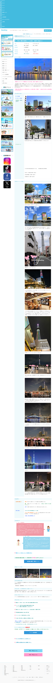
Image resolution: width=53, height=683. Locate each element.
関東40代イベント (29, 33)
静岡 (22, 669)
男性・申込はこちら (33, 650)
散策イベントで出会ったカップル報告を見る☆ (24, 552)
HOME (24, 33)
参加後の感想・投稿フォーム (33, 561)
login (34, 680)
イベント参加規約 (5, 74)
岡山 (30, 665)
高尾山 (5, 674)
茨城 (5, 670)
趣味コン (48, 665)
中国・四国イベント (5, 70)
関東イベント (4, 63)
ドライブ (48, 670)
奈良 (13, 669)
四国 (30, 669)
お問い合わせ (4, 83)
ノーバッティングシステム (7, 76)
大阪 (13, 665)
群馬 (5, 671)
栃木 (5, 672)
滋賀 (13, 670)
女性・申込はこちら (33, 654)
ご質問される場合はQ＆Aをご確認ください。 (24, 642)
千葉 (5, 669)
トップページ (4, 59)
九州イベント (4, 72)
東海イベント (4, 65)
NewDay (4, 30)
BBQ (47, 669)
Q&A (3, 80)
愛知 (22, 665)
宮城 (39, 669)
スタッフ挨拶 (4, 78)
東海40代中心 (23, 670)
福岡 (39, 665)
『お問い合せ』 (18, 622)
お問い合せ (41, 677)
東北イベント (4, 61)
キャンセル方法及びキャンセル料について (23, 638)
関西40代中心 (15, 671)
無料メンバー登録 (35, 677)
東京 (5, 665)
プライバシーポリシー (21, 677)
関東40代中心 (6, 673)
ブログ (48, 673)
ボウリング (48, 671)
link (27, 677)
